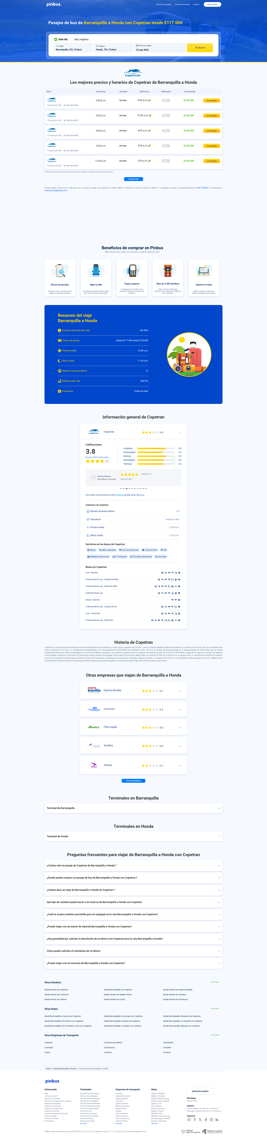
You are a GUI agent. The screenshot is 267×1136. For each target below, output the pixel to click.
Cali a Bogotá (156, 1106)
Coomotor (119, 1101)
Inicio (48, 1068)
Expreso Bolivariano (123, 1096)
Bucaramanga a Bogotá (160, 1101)
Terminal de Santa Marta (89, 1116)
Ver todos (215, 982)
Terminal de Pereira (87, 1121)
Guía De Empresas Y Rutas (64, 1068)
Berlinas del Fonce (122, 1106)
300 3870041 (203, 188)
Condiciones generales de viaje (56, 1114)
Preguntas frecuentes (52, 1104)
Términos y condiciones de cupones (57, 1101)
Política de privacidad (52, 1106)
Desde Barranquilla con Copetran (118, 990)
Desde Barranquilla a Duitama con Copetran (182, 1016)
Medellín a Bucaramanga (160, 1116)
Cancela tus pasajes (182, 4)
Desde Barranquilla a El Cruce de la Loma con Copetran (68, 1026)
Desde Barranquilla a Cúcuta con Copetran (62, 1016)
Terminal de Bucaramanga (90, 1106)
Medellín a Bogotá (158, 1096)
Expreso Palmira (122, 1104)
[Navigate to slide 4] (129, 488)
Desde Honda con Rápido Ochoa (118, 994)
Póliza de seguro (50, 1116)
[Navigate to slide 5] (132, 488)
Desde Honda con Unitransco (175, 999)
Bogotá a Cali (156, 1104)
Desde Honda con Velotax (55, 999)
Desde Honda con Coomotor (56, 994)
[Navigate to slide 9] (143, 488)
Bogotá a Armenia (158, 1109)
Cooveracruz (109, 1047)
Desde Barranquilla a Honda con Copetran (122, 1021)
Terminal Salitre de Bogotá (90, 1099)
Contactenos (49, 1121)
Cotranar (167, 1052)
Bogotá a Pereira (157, 1111)
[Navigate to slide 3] (126, 488)
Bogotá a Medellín (158, 1094)
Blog (46, 1094)
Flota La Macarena (123, 1118)
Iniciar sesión (212, 4)
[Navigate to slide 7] (137, 488)
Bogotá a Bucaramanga (160, 1099)
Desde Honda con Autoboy (174, 994)
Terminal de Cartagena (88, 1114)
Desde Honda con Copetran (56, 990)
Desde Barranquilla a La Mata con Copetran (122, 1026)
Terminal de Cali (86, 1111)
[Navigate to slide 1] (121, 488)
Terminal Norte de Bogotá (89, 1094)
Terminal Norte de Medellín (90, 1104)
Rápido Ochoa (121, 1109)
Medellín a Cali (156, 1114)
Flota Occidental (122, 1114)
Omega (118, 1111)
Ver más (83, 1123)
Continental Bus (122, 1121)
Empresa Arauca (122, 1116)
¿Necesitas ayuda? (200, 1091)
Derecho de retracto (51, 1111)
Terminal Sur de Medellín (89, 1101)
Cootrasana (168, 1042)
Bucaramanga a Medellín (160, 1118)
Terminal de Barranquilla (89, 1109)
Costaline (167, 1047)
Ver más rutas (133, 179)
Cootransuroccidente (113, 1042)
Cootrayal (48, 1047)
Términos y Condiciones (53, 1109)
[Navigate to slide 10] (146, 488)
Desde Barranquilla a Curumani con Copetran (123, 1016)
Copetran (120, 495)
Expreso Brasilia (122, 1099)
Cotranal (107, 1052)
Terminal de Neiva (87, 1118)
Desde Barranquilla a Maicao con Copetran (181, 1026)
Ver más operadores (133, 781)
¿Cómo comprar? (51, 1096)
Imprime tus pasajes (163, 4)
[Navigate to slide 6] (135, 488)
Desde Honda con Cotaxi (114, 999)
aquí (142, 495)
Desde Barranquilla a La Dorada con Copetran (182, 1021)
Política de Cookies (51, 1118)
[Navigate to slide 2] (123, 488)
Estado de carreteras (52, 1099)
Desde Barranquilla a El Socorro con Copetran (64, 1021)
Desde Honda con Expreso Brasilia (177, 990)
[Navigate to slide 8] (140, 488)
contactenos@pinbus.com (55, 190)
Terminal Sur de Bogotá (89, 1096)
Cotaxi (47, 1052)
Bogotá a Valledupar (159, 1121)
